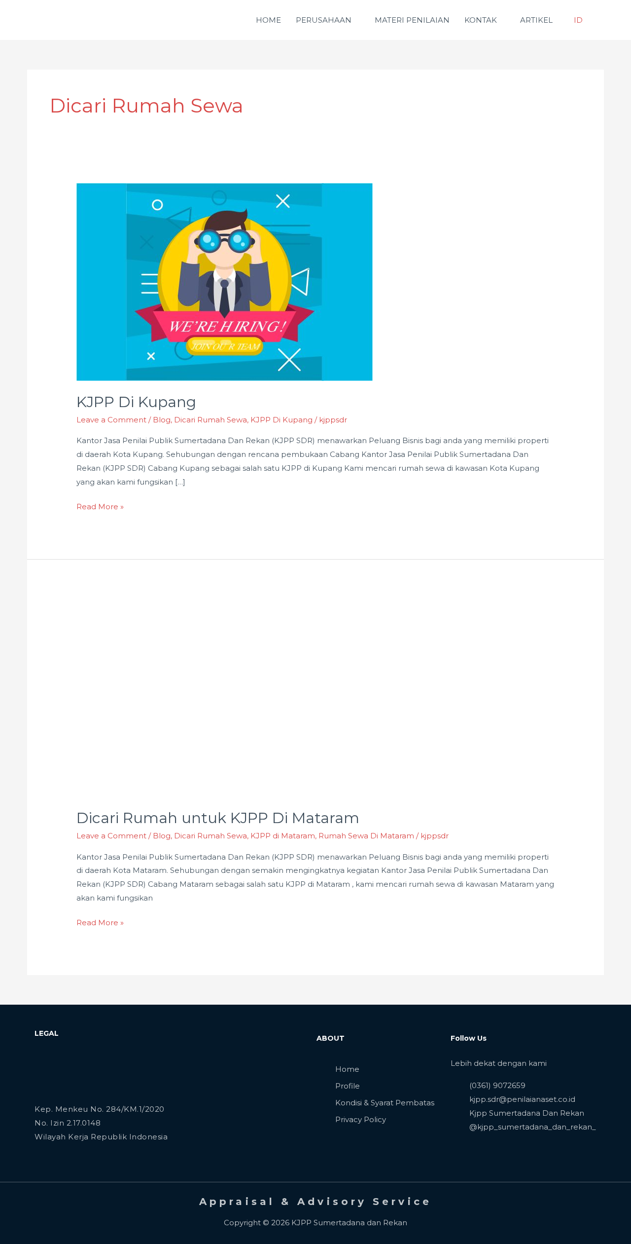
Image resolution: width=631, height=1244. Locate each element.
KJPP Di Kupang (136, 402)
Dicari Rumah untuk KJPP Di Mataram (217, 818)
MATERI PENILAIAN (412, 20)
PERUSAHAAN (323, 20)
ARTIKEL (536, 20)
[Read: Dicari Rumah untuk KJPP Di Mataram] (224, 697)
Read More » (100, 505)
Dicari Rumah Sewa (210, 419)
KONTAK (480, 20)
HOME (268, 20)
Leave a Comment (111, 419)
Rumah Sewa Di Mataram (366, 835)
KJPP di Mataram (282, 835)
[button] (602, 20)
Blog (162, 419)
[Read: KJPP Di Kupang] (224, 281)
